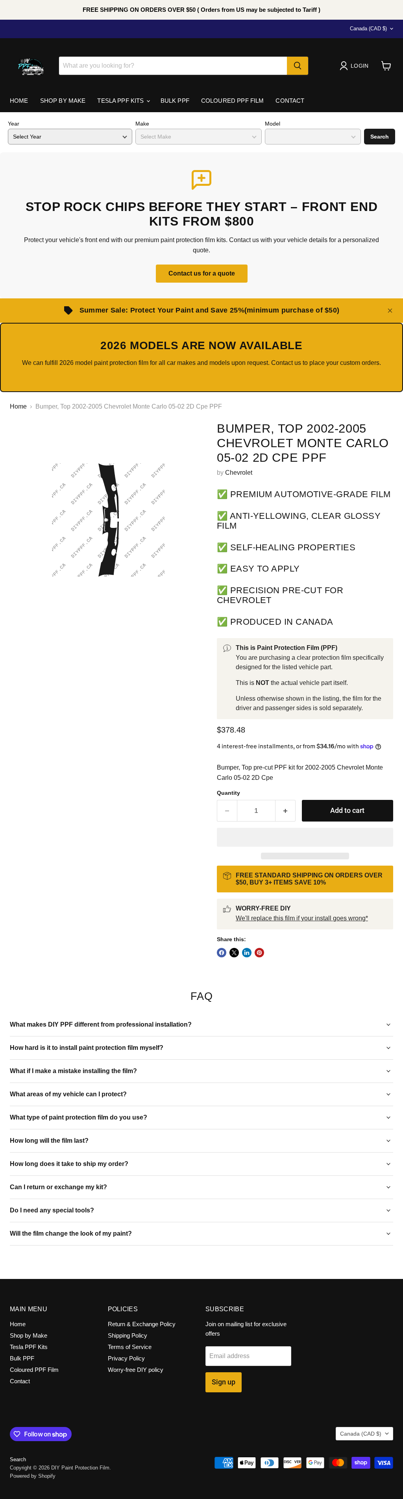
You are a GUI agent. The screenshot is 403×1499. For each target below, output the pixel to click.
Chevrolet (238, 472)
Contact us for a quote (201, 273)
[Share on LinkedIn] (246, 952)
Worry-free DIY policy (135, 1369)
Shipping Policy (127, 1335)
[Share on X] (234, 952)
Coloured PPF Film (232, 100)
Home (19, 100)
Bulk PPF (175, 100)
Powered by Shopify (32, 1476)
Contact (289, 100)
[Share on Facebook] (221, 952)
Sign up (223, 1382)
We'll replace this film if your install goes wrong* (302, 918)
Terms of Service (130, 1347)
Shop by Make (63, 100)
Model (272, 123)
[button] (305, 837)
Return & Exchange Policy (142, 1324)
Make (142, 123)
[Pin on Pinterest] (259, 952)
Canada (368, 28)
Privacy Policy (126, 1358)
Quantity (228, 793)
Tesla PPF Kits (121, 100)
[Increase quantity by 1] (285, 811)
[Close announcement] (390, 310)
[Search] (297, 66)
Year (13, 123)
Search (379, 136)
